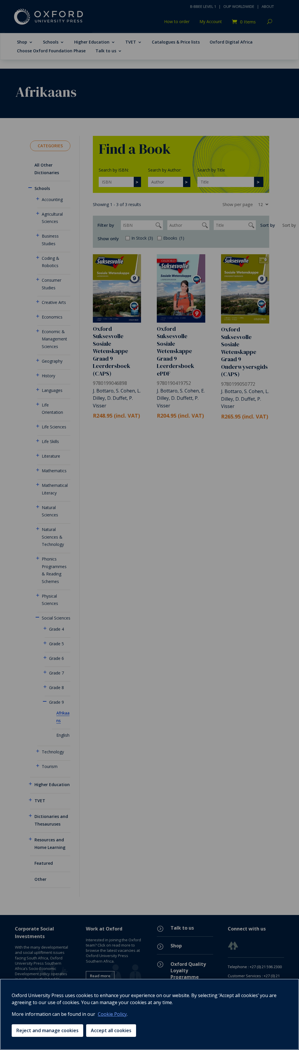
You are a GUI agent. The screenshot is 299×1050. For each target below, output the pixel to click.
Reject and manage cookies (47, 1030)
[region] (149, 1014)
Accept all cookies (111, 1030)
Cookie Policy (112, 1014)
